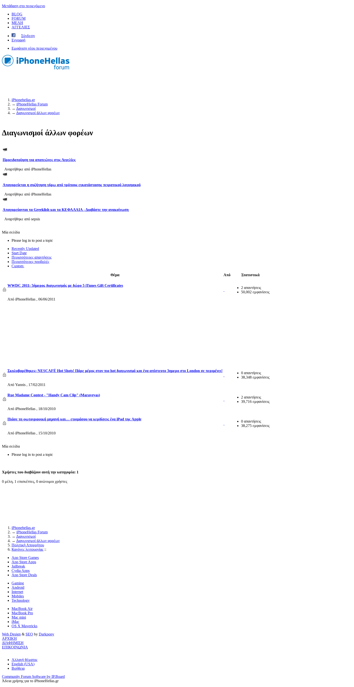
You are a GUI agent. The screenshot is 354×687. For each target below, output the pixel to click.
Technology (21, 600)
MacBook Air (22, 609)
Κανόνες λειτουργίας (27, 549)
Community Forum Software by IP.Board (33, 676)
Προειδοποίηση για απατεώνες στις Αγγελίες (39, 160)
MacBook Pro (22, 613)
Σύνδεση (28, 36)
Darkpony (46, 634)
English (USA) (23, 664)
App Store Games (25, 558)
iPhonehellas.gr (23, 528)
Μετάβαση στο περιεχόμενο (23, 6)
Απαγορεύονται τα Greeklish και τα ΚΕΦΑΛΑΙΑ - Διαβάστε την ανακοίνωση (66, 210)
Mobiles (18, 596)
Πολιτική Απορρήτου (28, 545)
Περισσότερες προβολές (30, 262)
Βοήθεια (18, 668)
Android (18, 587)
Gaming (18, 583)
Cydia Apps (21, 571)
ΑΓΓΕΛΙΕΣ (21, 27)
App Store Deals (24, 575)
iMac (15, 622)
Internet (17, 592)
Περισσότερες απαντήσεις (32, 257)
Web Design (11, 634)
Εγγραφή (18, 40)
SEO (29, 634)
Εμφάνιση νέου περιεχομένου (34, 48)
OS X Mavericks (24, 626)
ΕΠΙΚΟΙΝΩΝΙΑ (15, 647)
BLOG (17, 14)
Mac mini (19, 617)
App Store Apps (24, 562)
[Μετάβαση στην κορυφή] (3, 651)
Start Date (19, 253)
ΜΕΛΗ (17, 23)
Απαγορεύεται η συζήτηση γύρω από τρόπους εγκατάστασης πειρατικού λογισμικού (72, 185)
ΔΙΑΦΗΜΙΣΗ (13, 643)
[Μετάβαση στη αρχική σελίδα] (35, 70)
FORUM (19, 18)
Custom (18, 266)
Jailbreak (18, 566)
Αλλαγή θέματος (24, 660)
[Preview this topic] (223, 290)
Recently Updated (25, 249)
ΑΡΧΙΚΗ (9, 638)
